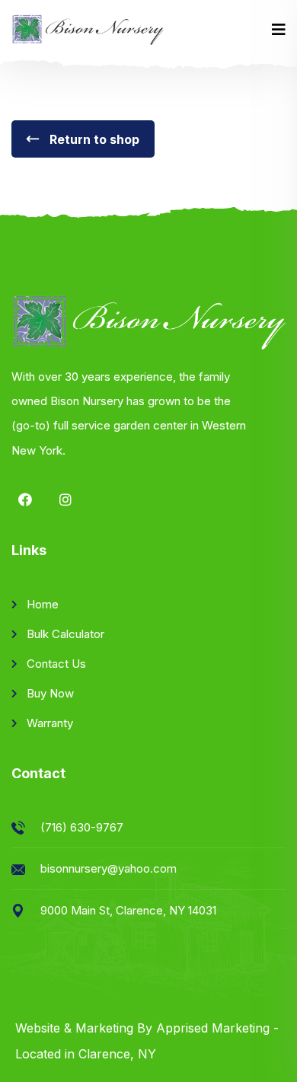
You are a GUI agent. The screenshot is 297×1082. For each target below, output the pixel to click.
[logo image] (87, 29)
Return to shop (92, 139)
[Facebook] (25, 499)
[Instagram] (65, 499)
